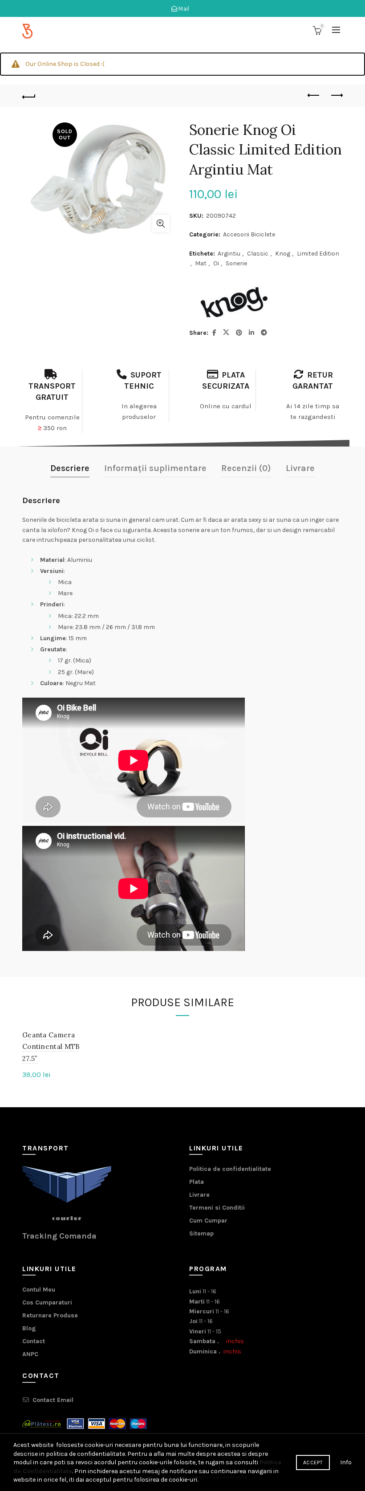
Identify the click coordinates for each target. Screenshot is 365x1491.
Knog (282, 253)
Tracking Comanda (59, 1236)
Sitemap (201, 1233)
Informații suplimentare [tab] (155, 468)
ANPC (30, 1354)
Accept (313, 1462)
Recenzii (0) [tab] (246, 468)
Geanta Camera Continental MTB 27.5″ (51, 1047)
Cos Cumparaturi (47, 1302)
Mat (201, 263)
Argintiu (229, 253)
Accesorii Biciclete (249, 234)
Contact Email (52, 1400)
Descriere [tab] (69, 468)
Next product (336, 96)
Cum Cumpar (208, 1220)
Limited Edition (318, 253)
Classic (257, 253)
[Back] (29, 96)
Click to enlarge (160, 223)
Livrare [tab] (300, 468)
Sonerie (236, 263)
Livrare (199, 1194)
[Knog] (233, 303)
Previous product (314, 96)
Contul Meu (38, 1289)
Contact (33, 1341)
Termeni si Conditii (217, 1207)
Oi (216, 263)
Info (346, 1462)
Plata (196, 1182)
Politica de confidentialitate (230, 1169)
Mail (183, 8)
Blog (29, 1328)
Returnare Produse (50, 1315)
